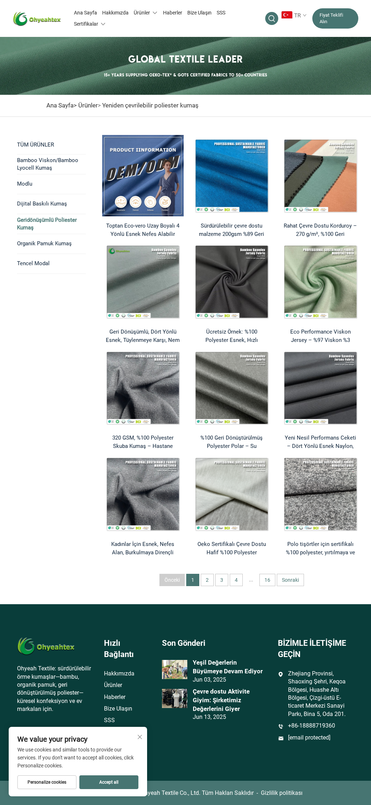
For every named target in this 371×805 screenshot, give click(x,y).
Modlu (24, 184)
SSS (221, 13)
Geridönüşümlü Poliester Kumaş (47, 224)
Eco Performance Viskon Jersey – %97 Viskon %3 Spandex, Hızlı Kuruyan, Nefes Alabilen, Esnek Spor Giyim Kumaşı (320, 336)
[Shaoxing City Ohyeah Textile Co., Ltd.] (37, 18)
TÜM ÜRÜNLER (35, 144)
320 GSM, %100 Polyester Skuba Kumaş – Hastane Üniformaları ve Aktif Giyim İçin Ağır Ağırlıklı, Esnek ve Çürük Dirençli (142, 442)
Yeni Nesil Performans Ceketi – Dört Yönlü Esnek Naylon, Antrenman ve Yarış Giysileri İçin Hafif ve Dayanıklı (320, 442)
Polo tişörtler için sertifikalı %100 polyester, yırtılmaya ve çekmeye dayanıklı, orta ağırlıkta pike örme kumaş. (320, 549)
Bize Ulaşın (199, 13)
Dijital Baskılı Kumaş (42, 203)
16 (267, 580)
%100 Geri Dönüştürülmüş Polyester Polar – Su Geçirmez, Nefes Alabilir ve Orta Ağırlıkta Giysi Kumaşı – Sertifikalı (232, 442)
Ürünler (142, 13)
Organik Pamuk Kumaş (44, 243)
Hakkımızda (115, 13)
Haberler (172, 13)
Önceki (172, 580)
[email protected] (309, 737)
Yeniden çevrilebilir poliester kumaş (150, 105)
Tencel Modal (33, 263)
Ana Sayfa (85, 13)
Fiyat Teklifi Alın (331, 18)
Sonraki (290, 580)
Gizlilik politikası (282, 792)
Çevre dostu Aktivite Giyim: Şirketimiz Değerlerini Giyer (221, 700)
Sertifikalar (86, 24)
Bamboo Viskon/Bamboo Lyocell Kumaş (47, 164)
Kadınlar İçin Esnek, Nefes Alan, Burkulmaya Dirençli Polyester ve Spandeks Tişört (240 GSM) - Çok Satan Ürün (143, 549)
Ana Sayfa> (61, 105)
